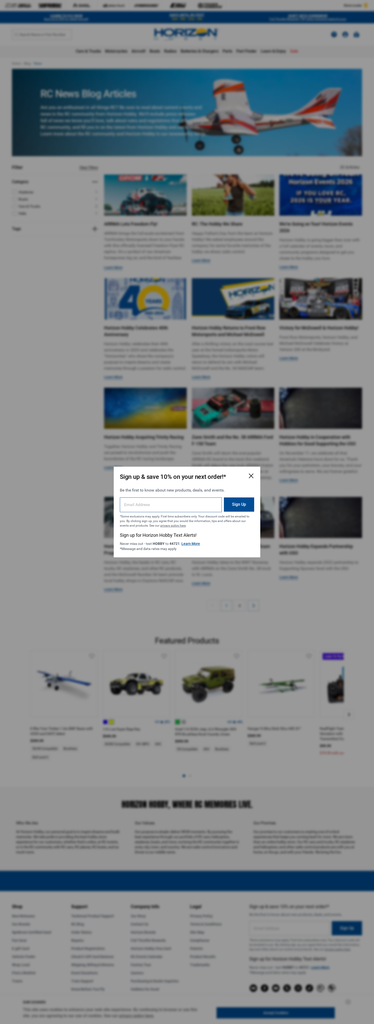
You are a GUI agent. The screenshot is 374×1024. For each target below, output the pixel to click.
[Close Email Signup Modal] (251, 476)
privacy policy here (173, 525)
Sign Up (239, 504)
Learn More (190, 544)
